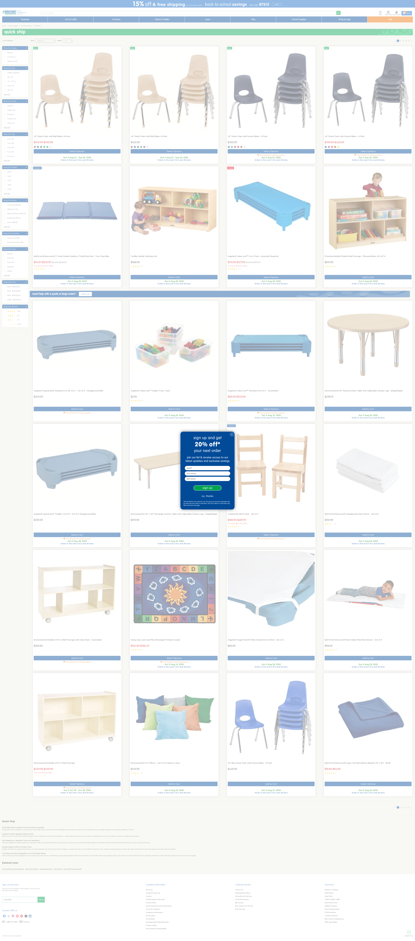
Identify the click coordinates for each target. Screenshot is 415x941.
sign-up (207, 488)
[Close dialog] (231, 434)
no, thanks (207, 496)
